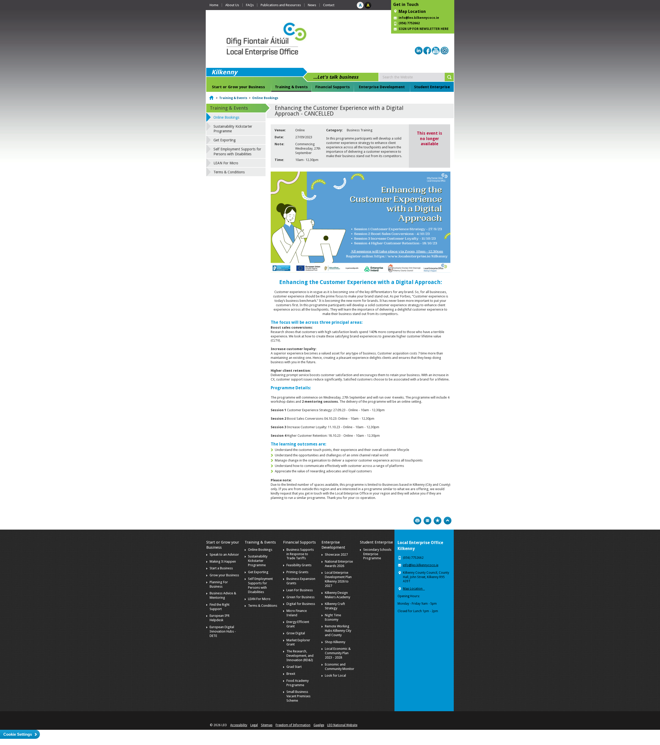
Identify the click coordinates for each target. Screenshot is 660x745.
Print (417, 520)
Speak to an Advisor (224, 554)
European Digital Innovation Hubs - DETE (223, 631)
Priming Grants (297, 572)
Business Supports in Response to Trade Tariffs (300, 554)
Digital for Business (300, 604)
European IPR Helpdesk (219, 618)
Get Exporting (224, 140)
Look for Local (335, 675)
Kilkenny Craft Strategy (335, 606)
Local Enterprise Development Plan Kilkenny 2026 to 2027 (338, 579)
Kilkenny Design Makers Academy (337, 595)
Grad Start (294, 667)
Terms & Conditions (229, 172)
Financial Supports (332, 87)
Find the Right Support (219, 607)
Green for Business (300, 597)
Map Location (412, 11)
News (312, 5)
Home (214, 5)
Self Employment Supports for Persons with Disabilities (237, 151)
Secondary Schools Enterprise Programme (377, 554)
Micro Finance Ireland (296, 613)
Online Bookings (265, 98)
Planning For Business (219, 584)
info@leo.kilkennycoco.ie (419, 18)
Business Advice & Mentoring (223, 595)
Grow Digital (295, 633)
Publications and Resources (281, 5)
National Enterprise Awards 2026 (339, 564)
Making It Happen (223, 561)
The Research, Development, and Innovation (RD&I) (300, 655)
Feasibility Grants (298, 565)
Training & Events (291, 87)
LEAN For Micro (225, 163)
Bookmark (437, 520)
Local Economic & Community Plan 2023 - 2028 (338, 653)
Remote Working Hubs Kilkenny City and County (338, 630)
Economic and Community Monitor (339, 666)
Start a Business (221, 568)
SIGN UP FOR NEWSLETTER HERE (424, 29)
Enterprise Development (382, 87)
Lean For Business (299, 590)
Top (447, 520)
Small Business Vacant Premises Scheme (298, 696)
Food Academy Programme (297, 683)
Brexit (290, 674)
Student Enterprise (432, 87)
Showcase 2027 (336, 554)
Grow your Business (224, 575)
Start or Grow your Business (238, 87)
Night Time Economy (333, 617)
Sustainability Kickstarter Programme (232, 128)
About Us (232, 5)
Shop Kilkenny (335, 642)
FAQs (250, 5)
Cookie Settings (17, 734)
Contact (328, 5)
